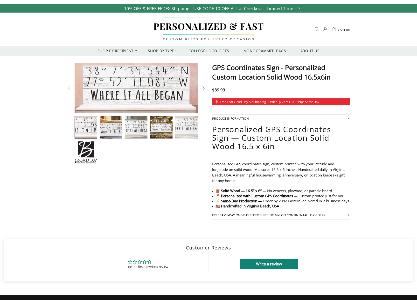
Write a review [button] (269, 264)
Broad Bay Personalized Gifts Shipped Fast (208, 29)
